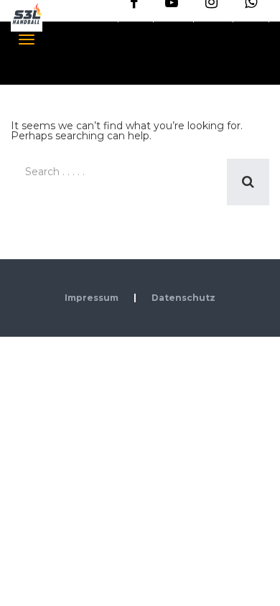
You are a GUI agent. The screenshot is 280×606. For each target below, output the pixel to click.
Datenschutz (183, 297)
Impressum (91, 297)
